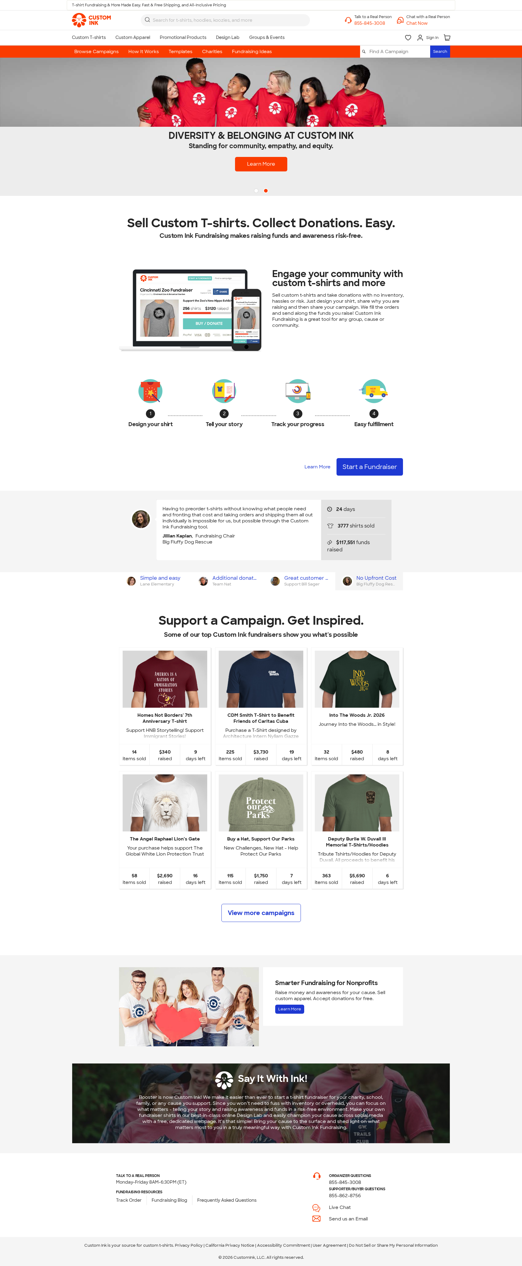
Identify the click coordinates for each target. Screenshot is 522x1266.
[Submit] (147, 20)
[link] (91, 20)
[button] (428, 23)
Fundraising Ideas (252, 52)
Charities (212, 52)
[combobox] (225, 20)
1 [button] (257, 191)
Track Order (129, 1200)
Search (440, 51)
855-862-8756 (345, 1196)
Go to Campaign (165, 702)
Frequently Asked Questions (226, 1200)
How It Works (143, 52)
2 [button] (266, 191)
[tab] (155, 581)
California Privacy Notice (229, 1245)
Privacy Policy (189, 1245)
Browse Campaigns (96, 52)
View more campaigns (261, 913)
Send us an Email (348, 1219)
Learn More (261, 164)
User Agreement (329, 1245)
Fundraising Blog (169, 1200)
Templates (180, 52)
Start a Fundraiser (370, 467)
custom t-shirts (158, 1245)
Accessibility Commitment (283, 1245)
